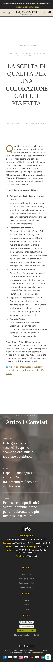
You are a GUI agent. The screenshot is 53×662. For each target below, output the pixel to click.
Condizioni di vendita (26, 579)
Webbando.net (38, 652)
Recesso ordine (26, 630)
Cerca (26, 600)
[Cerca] (9, 13)
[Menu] (4, 12)
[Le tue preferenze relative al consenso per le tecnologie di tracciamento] (48, 657)
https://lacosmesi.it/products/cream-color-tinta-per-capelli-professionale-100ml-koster (26, 370)
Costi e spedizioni (26, 583)
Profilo (26, 609)
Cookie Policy (27, 622)
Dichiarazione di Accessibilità (26, 635)
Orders (27, 605)
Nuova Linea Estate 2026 (27, 7)
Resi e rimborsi (26, 588)
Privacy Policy (27, 626)
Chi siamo (26, 574)
